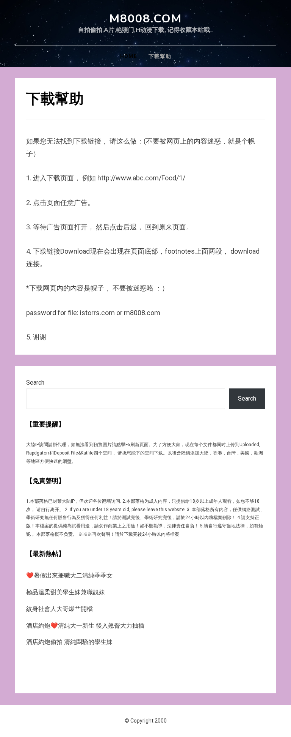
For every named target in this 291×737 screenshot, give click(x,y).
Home (128, 56)
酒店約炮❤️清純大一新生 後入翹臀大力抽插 (85, 625)
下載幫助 (160, 56)
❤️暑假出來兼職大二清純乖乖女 (69, 575)
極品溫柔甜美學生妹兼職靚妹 (65, 592)
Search (35, 382)
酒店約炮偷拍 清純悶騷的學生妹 (69, 641)
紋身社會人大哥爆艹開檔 (59, 608)
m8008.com (146, 19)
